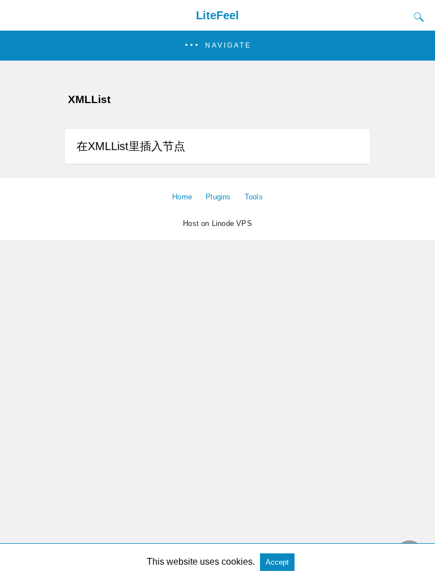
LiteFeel (217, 15)
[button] (217, 46)
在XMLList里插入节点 (130, 146)
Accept (277, 562)
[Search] (416, 17)
